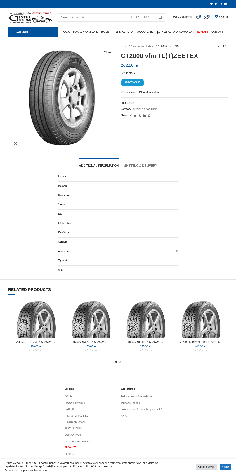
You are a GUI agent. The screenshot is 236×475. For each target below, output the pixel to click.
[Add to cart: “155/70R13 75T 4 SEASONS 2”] (113, 314)
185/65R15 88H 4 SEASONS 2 (146, 341)
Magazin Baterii (76, 422)
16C (175, 195)
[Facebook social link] (207, 3)
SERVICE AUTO (73, 428)
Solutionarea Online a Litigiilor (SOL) (141, 409)
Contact (69, 454)
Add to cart (132, 82)
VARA (174, 204)
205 (175, 176)
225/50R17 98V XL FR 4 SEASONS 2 (200, 341)
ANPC (124, 416)
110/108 (173, 223)
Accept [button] (225, 467)
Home (124, 46)
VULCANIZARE (73, 435)
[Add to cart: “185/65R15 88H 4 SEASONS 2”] (168, 314)
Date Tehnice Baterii (78, 416)
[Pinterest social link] (216, 3)
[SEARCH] (160, 17)
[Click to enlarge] (15, 143)
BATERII (69, 409)
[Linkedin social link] (221, 3)
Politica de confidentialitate (136, 396)
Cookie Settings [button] (206, 467)
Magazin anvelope (75, 403)
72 (176, 260)
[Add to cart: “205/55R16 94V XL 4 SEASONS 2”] (58, 314)
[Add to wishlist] (58, 306)
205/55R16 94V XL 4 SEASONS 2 (35, 341)
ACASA (69, 396)
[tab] (99, 163)
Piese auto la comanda (77, 441)
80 (176, 186)
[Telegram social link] (225, 3)
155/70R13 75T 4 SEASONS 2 (90, 341)
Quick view (58, 323)
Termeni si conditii (131, 403)
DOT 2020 (172, 214)
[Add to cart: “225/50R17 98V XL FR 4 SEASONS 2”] (223, 314)
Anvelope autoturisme (143, 46)
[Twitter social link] (211, 3)
